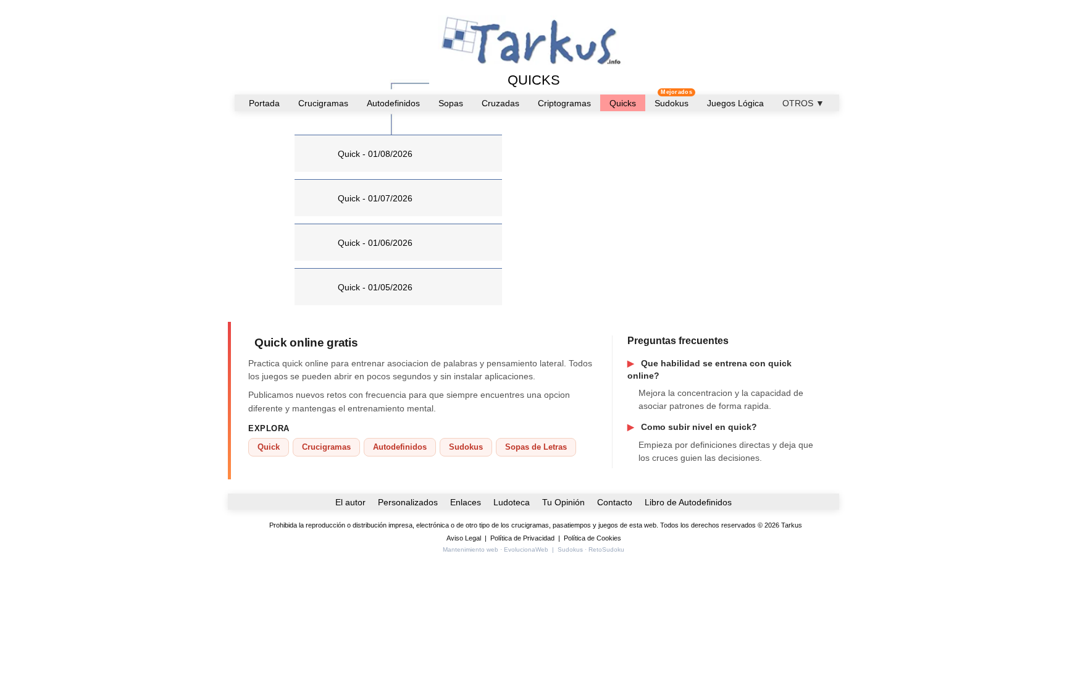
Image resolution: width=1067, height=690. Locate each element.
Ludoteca (511, 502)
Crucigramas (323, 103)
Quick (268, 447)
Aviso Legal (463, 538)
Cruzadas (500, 103)
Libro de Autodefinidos (688, 502)
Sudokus (671, 103)
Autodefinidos (393, 103)
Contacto (614, 502)
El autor (350, 502)
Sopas (450, 103)
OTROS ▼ (803, 103)
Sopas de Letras (536, 447)
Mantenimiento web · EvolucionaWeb (495, 549)
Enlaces (465, 502)
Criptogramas (564, 103)
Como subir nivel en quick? (692, 427)
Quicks (622, 103)
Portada (264, 103)
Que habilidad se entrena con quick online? (709, 369)
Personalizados (408, 502)
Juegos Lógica (735, 103)
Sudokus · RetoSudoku (591, 549)
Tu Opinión (563, 502)
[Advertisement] (637, 216)
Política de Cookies (592, 538)
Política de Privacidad (522, 538)
